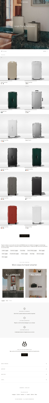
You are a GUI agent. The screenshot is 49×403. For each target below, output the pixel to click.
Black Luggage (41, 250)
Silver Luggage (4, 256)
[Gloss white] (2, 83)
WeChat (32, 394)
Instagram (14, 394)
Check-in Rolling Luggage (32, 250)
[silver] (25, 83)
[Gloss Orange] (2, 141)
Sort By (44, 51)
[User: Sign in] (47, 2)
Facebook (22, 394)
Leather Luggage (5, 250)
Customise (27, 86)
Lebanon (21, 387)
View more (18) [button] (24, 235)
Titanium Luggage (24, 253)
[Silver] (25, 112)
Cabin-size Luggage (40, 253)
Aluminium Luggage (14, 250)
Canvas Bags (22, 250)
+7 (4, 141)
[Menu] (2, 2)
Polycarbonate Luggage (14, 253)
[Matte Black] (2, 112)
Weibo (36, 394)
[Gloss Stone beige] (1, 83)
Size (7, 300)
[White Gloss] (1, 141)
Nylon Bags (32, 253)
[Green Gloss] (1, 112)
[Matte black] (3, 83)
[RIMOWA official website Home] (24, 2)
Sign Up (24, 354)
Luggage (3, 300)
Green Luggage (4, 253)
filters (4, 51)
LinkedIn (28, 394)
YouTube (18, 394)
